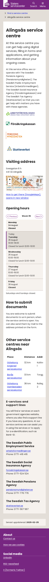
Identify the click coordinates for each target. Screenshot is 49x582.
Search (33, 6)
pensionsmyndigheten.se (19, 489)
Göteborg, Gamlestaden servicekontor (14, 387)
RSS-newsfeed (11, 563)
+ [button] (10, 179)
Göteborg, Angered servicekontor (14, 366)
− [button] (10, 183)
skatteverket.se (14, 505)
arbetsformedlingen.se (18, 450)
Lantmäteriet (18, 187)
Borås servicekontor (14, 376)
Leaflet (9, 187)
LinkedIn (7, 557)
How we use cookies (13, 544)
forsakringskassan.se (17, 470)
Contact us (9, 538)
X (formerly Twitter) (14, 570)
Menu (43, 6)
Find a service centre (17, 13)
